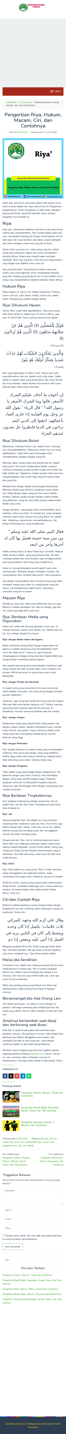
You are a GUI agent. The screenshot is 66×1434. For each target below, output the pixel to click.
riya (20, 1145)
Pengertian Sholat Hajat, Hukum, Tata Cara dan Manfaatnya (32, 1293)
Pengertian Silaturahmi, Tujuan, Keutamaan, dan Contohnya (51, 1159)
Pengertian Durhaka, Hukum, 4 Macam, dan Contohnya (37, 1123)
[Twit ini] (11, 1076)
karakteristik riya (33, 1142)
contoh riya (8, 1142)
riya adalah (28, 1145)
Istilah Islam (22, 1138)
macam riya (48, 1142)
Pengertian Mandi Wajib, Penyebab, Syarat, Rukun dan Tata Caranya (40, 1109)
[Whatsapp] (28, 1076)
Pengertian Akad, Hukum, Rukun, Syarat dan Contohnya (30, 1288)
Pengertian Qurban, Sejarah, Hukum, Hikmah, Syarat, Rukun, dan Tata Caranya (16, 1159)
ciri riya (53, 1138)
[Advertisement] (33, 53)
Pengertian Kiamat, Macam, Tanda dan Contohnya (42, 1094)
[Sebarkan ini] (5, 1076)
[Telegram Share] (22, 1076)
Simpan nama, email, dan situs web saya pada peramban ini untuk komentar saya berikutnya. (32, 1237)
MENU (58, 91)
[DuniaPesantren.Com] (33, 7)
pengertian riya (36, 1053)
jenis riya (19, 1142)
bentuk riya (42, 1138)
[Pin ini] (16, 1076)
